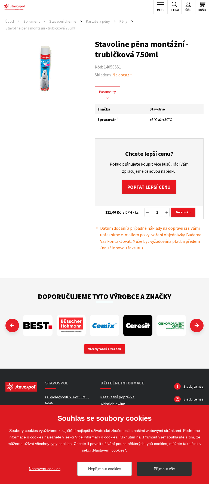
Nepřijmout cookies (104, 469)
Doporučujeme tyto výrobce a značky (104, 296)
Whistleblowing (112, 403)
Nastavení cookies (44, 469)
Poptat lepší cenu (149, 187)
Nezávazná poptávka (117, 397)
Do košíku (183, 212)
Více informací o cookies (96, 437)
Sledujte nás (193, 386)
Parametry (107, 91)
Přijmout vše (164, 469)
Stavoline (157, 109)
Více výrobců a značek (104, 349)
